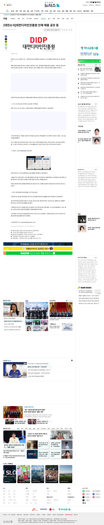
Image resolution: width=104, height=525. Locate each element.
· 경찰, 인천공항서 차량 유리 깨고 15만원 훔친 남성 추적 (89, 301)
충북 (58, 18)
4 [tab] (71, 300)
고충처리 (38, 514)
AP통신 (69, 491)
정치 (17, 11)
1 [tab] (66, 300)
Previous (4, 421)
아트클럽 (27, 494)
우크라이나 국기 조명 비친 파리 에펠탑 (12, 327)
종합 (18, 428)
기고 (33, 494)
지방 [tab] (96, 64)
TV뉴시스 (79, 11)
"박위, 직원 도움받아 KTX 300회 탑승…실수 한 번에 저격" (39, 370)
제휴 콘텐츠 (86, 11)
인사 (26, 503)
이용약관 (49, 514)
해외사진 (55, 491)
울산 (49, 18)
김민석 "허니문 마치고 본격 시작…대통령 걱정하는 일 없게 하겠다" (43, 454)
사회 (42, 11)
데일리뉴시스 (35, 500)
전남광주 (36, 18)
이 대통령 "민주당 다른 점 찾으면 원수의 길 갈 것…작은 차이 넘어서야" (14, 456)
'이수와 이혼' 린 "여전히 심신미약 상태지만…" (39, 364)
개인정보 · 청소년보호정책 (57, 514)
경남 (67, 18)
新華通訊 (69, 494)
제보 (92, 11)
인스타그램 (97, 497)
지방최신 (13, 18)
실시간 (12, 11)
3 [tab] (70, 300)
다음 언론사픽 (97, 491)
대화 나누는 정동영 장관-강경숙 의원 (12, 329)
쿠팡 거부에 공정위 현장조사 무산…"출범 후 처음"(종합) (13, 451)
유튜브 (87, 494)
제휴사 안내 (19, 514)
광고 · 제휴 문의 (12, 514)
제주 (72, 18)
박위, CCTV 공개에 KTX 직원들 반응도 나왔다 (55, 454)
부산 (23, 18)
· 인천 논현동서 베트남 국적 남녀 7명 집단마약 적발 (89, 298)
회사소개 (5, 514)
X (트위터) (87, 497)
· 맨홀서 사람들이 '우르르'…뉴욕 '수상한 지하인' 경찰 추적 (89, 295)
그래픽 (48, 494)
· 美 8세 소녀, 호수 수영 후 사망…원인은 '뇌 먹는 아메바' (89, 303)
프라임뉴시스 (91, 5)
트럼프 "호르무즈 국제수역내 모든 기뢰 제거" (42, 423)
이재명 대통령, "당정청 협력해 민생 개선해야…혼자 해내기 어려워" (61, 319)
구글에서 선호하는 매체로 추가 (53, 30)
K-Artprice (85, 5)
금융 (28, 11)
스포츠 (58, 11)
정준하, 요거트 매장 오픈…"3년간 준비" (37, 367)
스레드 (87, 500)
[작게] (69, 30)
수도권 (46, 11)
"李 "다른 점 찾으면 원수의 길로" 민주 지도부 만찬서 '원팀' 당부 (35, 411)
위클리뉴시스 (98, 5)
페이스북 (97, 494)
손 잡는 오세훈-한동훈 (9, 324)
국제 (20, 11)
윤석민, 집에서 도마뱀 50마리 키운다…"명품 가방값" (14, 446)
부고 (31, 503)
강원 (54, 18)
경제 (24, 11)
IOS (68, 503)
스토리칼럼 (35, 491)
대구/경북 (29, 18)
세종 (19, 18)
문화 (54, 11)
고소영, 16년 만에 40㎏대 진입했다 (36, 376)
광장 (71, 11)
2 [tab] (68, 300)
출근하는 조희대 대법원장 (9, 318)
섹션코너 (27, 500)
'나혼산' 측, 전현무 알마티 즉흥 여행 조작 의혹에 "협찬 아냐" (37, 435)
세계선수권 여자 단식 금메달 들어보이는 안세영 (14, 321)
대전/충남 (43, 18)
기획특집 (34, 497)
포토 (74, 11)
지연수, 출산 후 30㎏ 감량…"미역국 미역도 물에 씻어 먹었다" (39, 373)
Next (51, 421)
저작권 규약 (32, 514)
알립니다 (76, 514)
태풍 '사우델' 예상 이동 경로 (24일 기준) (55, 327)
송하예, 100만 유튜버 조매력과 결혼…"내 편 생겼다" (55, 444)
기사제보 (43, 514)
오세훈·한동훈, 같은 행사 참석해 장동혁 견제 (20, 423)
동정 (35, 503)
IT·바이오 (37, 11)
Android (69, 500)
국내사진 (48, 491)
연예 (63, 11)
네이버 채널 (87, 491)
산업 (32, 11)
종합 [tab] (100, 64)
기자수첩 (80, 126)
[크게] (71, 30)
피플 (79, 214)
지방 (51, 11)
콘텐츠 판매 (25, 514)
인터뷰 (27, 497)
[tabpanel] (61, 311)
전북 (63, 18)
